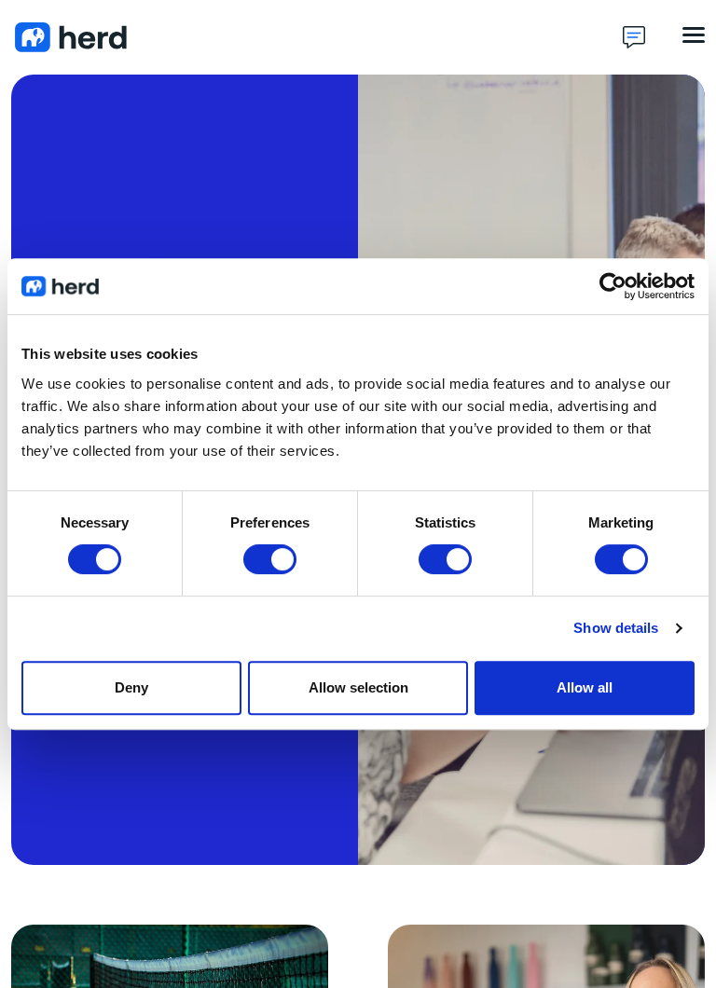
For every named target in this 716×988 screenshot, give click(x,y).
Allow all (585, 687)
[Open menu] (693, 35)
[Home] (317, 37)
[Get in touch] (634, 37)
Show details (615, 628)
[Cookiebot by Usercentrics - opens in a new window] (613, 286)
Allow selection (358, 687)
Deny (131, 687)
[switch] (269, 559)
